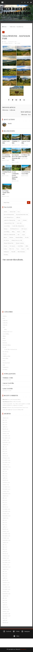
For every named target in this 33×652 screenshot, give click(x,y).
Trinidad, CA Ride (8, 378)
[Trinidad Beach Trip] (7, 168)
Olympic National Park (8, 243)
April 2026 (5, 426)
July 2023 (5, 498)
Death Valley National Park (18, 226)
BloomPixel (23, 649)
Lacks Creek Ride (8, 388)
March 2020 (5, 580)
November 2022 (6, 511)
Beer (19, 211)
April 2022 (5, 527)
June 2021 (5, 547)
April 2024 (5, 478)
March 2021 (5, 553)
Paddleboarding (6, 356)
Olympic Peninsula (20, 243)
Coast (19, 220)
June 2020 (5, 573)
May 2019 (5, 602)
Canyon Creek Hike (8, 383)
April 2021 (5, 551)
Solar (5, 329)
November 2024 (6, 462)
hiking (13, 231)
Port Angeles (12, 246)
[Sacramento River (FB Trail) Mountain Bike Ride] (16, 151)
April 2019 (5, 604)
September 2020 (6, 567)
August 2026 (5, 418)
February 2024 (6, 482)
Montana (11, 237)
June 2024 (5, 473)
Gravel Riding (6, 333)
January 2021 (6, 558)
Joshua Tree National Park (9, 234)
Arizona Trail (12, 211)
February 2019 (6, 609)
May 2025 (5, 451)
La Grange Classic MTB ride (5, 192)
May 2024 (5, 475)
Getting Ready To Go (7, 331)
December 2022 (6, 509)
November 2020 (6, 562)
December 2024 (6, 460)
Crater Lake (19, 223)
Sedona (5, 248)
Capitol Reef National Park (9, 220)
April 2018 (5, 620)
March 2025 (5, 455)
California (18, 217)
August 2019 (5, 595)
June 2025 (5, 449)
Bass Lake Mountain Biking (13, 399)
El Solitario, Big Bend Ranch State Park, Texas (17, 407)
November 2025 (6, 438)
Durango (6, 228)
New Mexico (6, 240)
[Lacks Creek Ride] (7, 137)
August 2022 (5, 518)
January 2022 (6, 531)
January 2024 (6, 484)
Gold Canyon (24, 228)
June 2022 (5, 522)
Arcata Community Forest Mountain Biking (15, 175)
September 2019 (6, 593)
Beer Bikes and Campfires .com (16, 11)
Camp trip (5, 322)
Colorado (25, 220)
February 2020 (6, 582)
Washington (6, 251)
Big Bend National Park (9, 214)
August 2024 (5, 469)
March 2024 (5, 480)
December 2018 (6, 613)
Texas (17, 248)
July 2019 (5, 598)
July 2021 (5, 544)
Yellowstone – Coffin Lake (8, 110)
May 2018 (5, 618)
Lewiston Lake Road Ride (25, 155)
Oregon (5, 246)
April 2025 (5, 453)
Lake (18, 234)
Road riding (5, 358)
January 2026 (6, 433)
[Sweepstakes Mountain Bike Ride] (7, 151)
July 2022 (5, 520)
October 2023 (6, 491)
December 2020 (6, 560)
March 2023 (5, 507)
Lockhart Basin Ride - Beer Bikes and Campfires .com (15, 403)
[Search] (28, 202)
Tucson (22, 248)
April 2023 (5, 504)
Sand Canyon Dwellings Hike (16, 409)
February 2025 (6, 458)
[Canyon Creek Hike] (26, 137)
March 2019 (5, 607)
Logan (23, 234)
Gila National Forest (14, 228)
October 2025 (6, 440)
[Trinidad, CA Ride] (16, 137)
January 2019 (6, 611)
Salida (26, 246)
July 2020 (5, 571)
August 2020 (5, 569)
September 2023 (6, 493)
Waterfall (13, 251)
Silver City (11, 248)
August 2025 (5, 444)
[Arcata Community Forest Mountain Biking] (16, 168)
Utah (28, 248)
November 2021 (6, 535)
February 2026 (6, 431)
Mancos (5, 237)
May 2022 (5, 524)
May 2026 (5, 424)
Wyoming (6, 254)
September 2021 (6, 540)
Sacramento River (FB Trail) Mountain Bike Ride (16, 157)
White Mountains (21, 251)
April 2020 (5, 578)
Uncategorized (6, 362)
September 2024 (6, 466)
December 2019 (6, 587)
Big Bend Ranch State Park (22, 214)
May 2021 (5, 549)
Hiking (4, 336)
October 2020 (6, 564)
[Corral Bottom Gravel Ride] (26, 168)
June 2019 (5, 600)
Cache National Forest (8, 217)
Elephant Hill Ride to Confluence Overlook (13, 405)
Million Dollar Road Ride (15, 401)
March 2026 (5, 429)
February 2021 (6, 555)
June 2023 (5, 500)
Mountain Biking (19, 237)
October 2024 (6, 464)
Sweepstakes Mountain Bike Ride (6, 156)
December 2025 (6, 435)
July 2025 (5, 446)
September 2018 (6, 615)
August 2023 (5, 495)
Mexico (4, 340)
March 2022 (5, 529)
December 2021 (6, 533)
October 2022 (6, 513)
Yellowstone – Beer (26, 114)
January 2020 (6, 584)
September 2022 (6, 515)
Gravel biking (7, 231)
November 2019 (6, 589)
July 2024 (5, 471)
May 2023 (5, 502)
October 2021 (6, 538)
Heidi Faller (5, 409)
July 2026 (5, 420)
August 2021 (5, 542)
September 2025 (6, 442)
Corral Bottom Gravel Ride (25, 172)
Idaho (24, 231)
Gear (4, 327)
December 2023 (6, 486)
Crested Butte (7, 226)
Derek (5, 41)
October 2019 (6, 591)
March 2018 (5, 622)
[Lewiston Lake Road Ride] (26, 151)
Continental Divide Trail (9, 223)
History (18, 231)
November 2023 (6, 489)
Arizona (5, 211)
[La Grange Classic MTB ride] (7, 186)
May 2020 (5, 575)
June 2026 (5, 422)
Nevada (26, 237)
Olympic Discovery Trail (16, 240)
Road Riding (20, 246)
